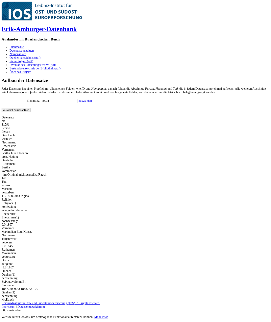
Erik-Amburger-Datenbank (39, 29)
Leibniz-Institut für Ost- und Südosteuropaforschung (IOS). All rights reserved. (51, 303)
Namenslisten (18, 54)
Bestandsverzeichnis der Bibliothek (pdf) (35, 68)
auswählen (85, 100)
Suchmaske (17, 47)
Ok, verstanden (11, 310)
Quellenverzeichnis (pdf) (25, 57)
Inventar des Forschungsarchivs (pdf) (33, 64)
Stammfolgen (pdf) (21, 61)
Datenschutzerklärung (31, 306)
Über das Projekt (20, 72)
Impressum (8, 306)
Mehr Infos (101, 317)
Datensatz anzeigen (22, 50)
